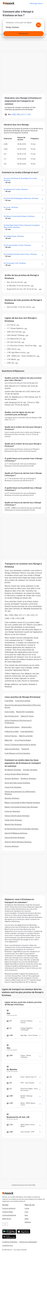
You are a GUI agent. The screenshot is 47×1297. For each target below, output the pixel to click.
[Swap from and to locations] (38, 24)
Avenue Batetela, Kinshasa (15, 837)
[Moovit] (8, 3)
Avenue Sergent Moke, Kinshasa (17, 774)
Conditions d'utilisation (9, 1242)
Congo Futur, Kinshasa (13, 787)
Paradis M (25, 749)
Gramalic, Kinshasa (30, 770)
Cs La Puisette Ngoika (22, 740)
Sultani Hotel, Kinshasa (13, 820)
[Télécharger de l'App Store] (23, 1231)
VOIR (25, 282)
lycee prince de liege (22, 701)
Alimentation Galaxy (12, 727)
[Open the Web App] (8, 1237)
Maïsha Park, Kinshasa (13, 824)
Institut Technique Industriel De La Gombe (20, 745)
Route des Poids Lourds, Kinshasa (17, 783)
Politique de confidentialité (28, 1242)
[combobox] (23, 23)
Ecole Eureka (9, 712)
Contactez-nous (7, 1245)
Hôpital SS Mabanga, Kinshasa (16, 833)
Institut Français (11, 736)
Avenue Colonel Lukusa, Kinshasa (17, 816)
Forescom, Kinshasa (12, 811)
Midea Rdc (8, 740)
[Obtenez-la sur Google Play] (8, 1231)
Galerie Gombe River (12, 749)
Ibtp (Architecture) (12, 716)
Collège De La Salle (11, 731)
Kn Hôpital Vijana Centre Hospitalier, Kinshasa (21, 829)
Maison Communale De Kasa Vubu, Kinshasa (21, 807)
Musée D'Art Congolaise (25, 712)
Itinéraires (28, 1222)
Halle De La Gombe (26, 736)
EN (5, 1224)
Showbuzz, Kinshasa (28, 778)
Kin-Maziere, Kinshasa (13, 770)
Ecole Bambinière (26, 731)
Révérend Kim (26, 727)
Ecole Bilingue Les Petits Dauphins (17, 753)
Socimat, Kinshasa (12, 846)
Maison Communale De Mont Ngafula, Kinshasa (22, 803)
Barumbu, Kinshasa (12, 798)
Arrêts (27, 1219)
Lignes (27, 1208)
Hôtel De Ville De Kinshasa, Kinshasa (18, 842)
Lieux (26, 1212)
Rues (26, 1215)
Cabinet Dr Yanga (27, 716)
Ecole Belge (9, 701)
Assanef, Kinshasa (12, 778)
